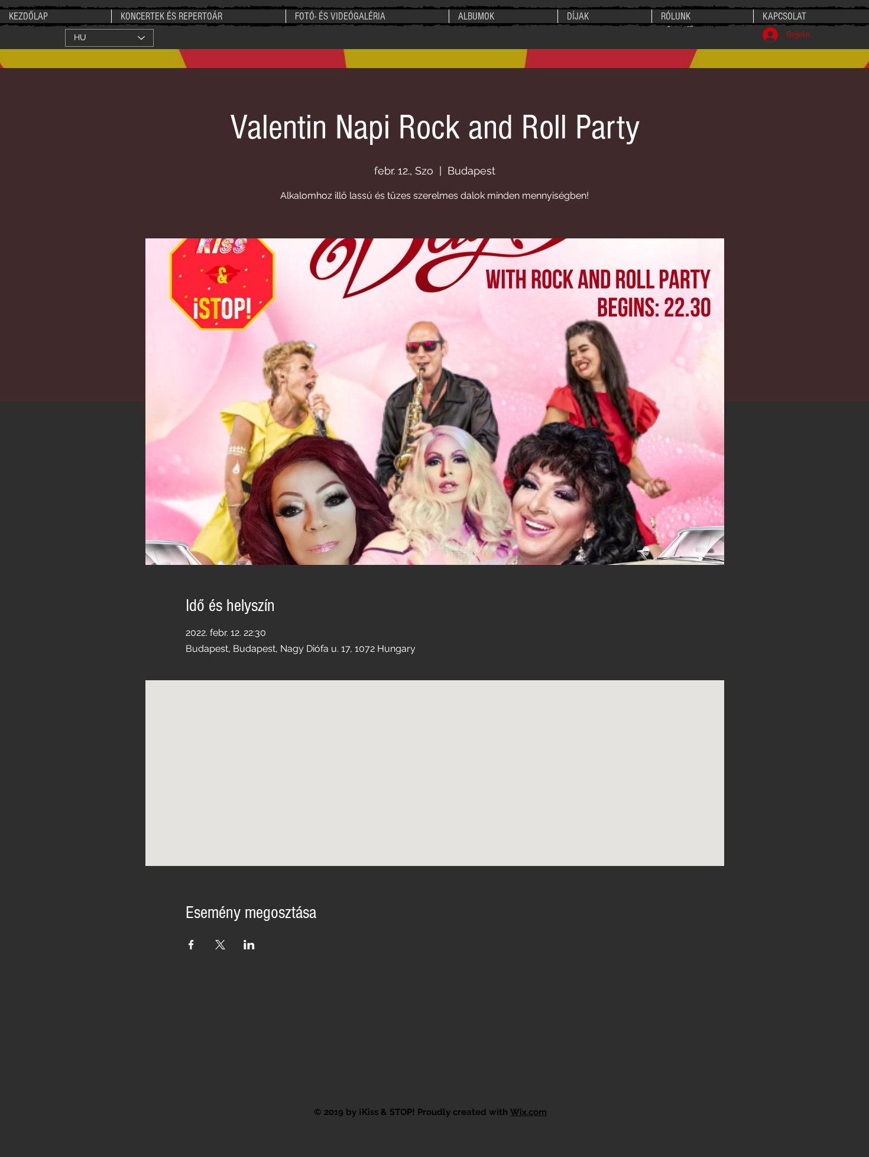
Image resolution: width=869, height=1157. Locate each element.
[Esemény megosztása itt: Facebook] (191, 944)
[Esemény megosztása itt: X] (220, 944)
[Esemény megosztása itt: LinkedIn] (249, 944)
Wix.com (528, 1112)
